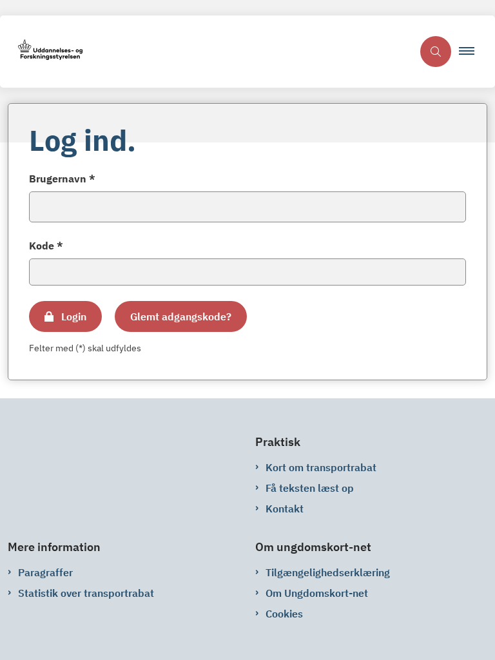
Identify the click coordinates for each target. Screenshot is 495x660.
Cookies (284, 613)
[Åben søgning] (435, 51)
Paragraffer (45, 572)
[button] (472, 51)
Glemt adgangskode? (180, 316)
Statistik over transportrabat (86, 593)
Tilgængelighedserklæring (328, 572)
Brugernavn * (62, 178)
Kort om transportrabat (321, 467)
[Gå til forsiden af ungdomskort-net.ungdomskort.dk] (206, 51)
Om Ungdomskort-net (317, 593)
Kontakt (285, 508)
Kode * (46, 245)
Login (73, 316)
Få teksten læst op (310, 487)
